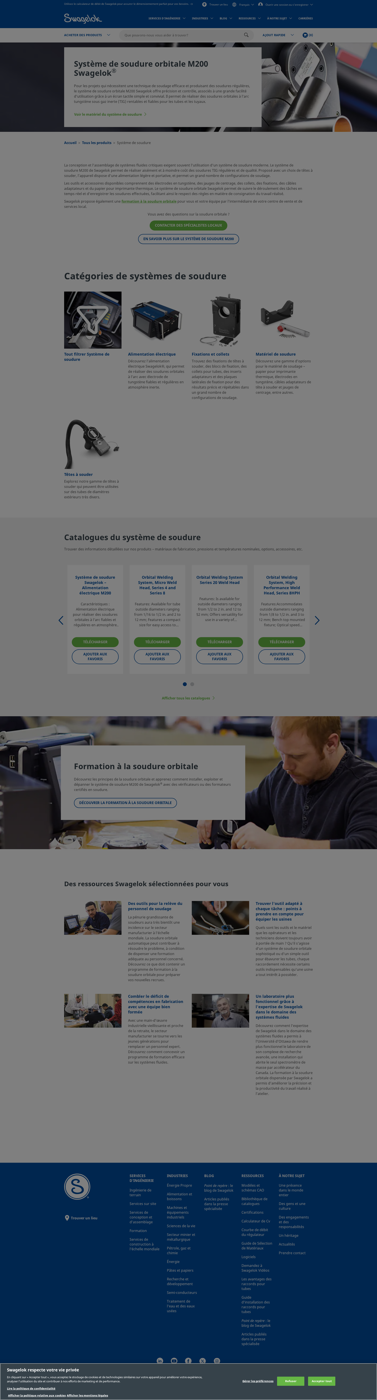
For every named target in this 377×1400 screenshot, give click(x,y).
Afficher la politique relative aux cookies (37, 1395)
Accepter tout (322, 1381)
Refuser (290, 1381)
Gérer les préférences (258, 1381)
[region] (188, 1381)
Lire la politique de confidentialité (31, 1388)
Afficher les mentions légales (87, 1395)
